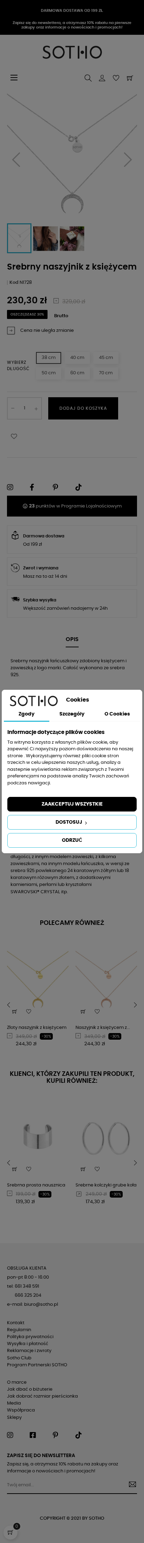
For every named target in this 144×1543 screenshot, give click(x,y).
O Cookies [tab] (117, 714)
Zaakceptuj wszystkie (72, 804)
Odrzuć (72, 840)
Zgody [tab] (27, 714)
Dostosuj (69, 822)
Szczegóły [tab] (72, 714)
